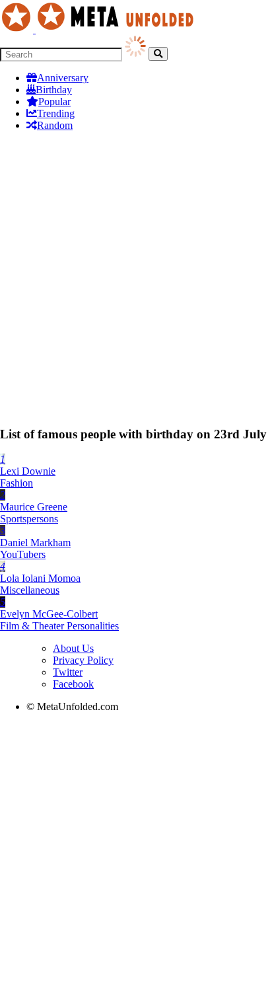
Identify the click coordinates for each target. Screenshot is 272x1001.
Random (55, 125)
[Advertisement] (136, 278)
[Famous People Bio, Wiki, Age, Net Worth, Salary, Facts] (100, 29)
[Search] (158, 54)
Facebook (73, 684)
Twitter (68, 672)
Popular (54, 101)
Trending (56, 113)
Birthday (54, 89)
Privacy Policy (83, 660)
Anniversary (62, 77)
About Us (73, 648)
